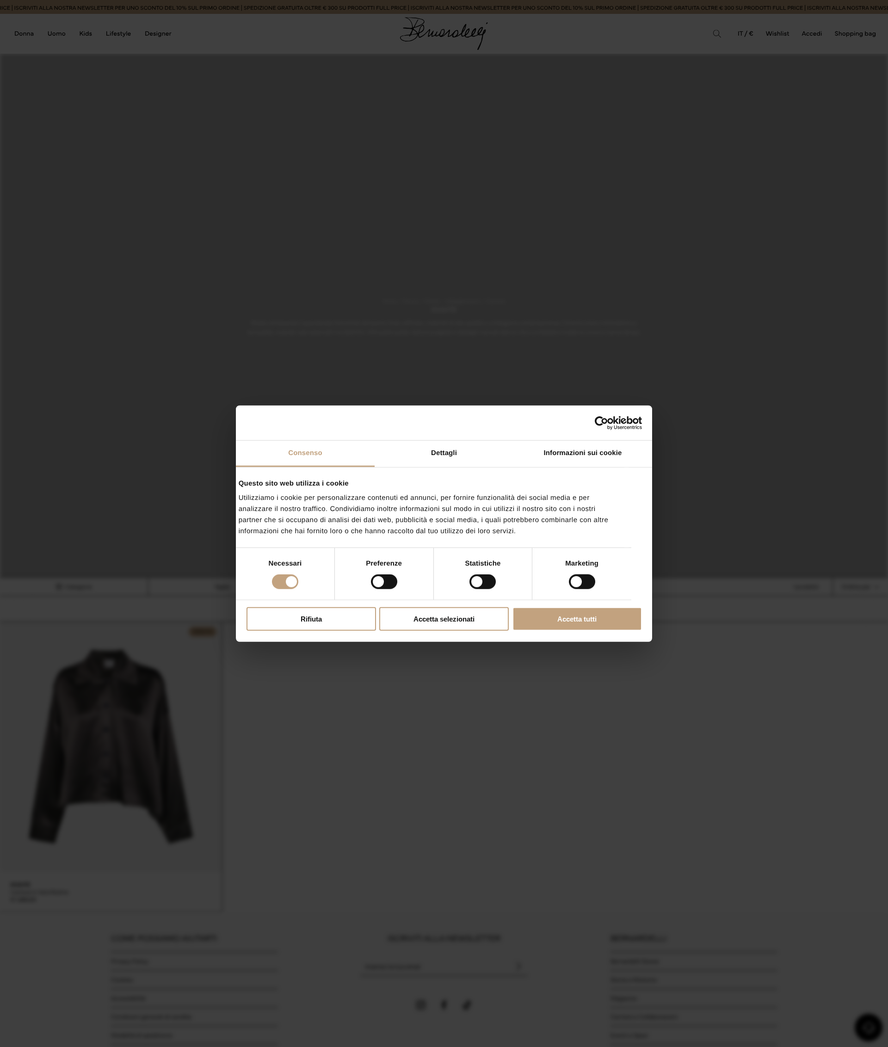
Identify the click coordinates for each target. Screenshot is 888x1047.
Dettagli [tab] (444, 453)
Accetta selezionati (444, 619)
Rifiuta (311, 619)
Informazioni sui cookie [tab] (583, 453)
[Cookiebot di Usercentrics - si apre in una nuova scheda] (601, 423)
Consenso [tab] (305, 453)
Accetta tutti (577, 619)
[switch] (384, 581)
